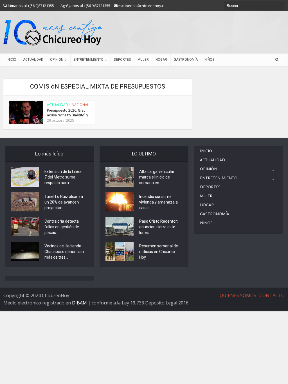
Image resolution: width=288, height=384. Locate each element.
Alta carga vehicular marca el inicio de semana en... (156, 177)
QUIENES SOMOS (238, 295)
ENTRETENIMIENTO (89, 60)
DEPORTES (122, 60)
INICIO (11, 60)
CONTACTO (272, 295)
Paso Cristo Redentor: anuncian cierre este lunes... (158, 227)
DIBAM (79, 303)
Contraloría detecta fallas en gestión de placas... (61, 227)
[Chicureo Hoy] (52, 33)
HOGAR (161, 60)
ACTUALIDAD (33, 60)
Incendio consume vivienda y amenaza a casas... (158, 202)
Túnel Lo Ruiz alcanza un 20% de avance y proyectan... (63, 202)
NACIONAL (80, 104)
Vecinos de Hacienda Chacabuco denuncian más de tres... (64, 251)
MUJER (143, 60)
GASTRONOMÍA (186, 60)
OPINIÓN (56, 60)
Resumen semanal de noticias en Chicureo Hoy (158, 251)
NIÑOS (209, 60)
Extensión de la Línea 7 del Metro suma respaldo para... (63, 177)
